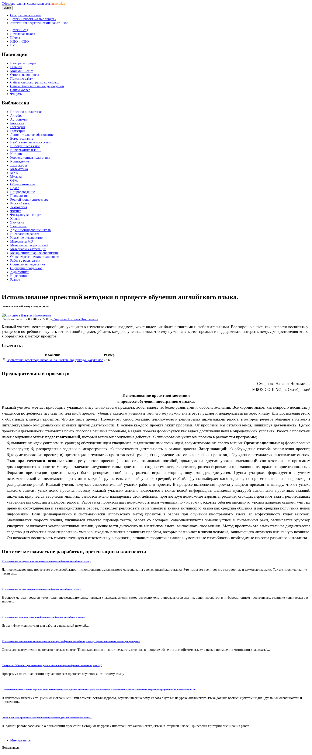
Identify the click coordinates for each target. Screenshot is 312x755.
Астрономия (19, 119)
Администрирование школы (30, 230)
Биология (17, 123)
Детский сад (19, 30)
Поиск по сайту (21, 78)
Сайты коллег (20, 90)
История (16, 153)
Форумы (16, 94)
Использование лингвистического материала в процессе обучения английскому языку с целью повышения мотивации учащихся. (71, 641)
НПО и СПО (19, 41)
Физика (15, 211)
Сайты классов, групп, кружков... (34, 82)
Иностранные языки (25, 146)
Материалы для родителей (29, 245)
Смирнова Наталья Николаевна (75, 319)
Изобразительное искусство (30, 142)
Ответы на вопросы (24, 74)
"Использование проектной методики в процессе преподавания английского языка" (47, 717)
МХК (14, 173)
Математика (19, 169)
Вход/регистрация (23, 63)
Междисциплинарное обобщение (34, 253)
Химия (15, 218)
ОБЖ (14, 180)
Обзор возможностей (25, 15)
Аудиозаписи (19, 272)
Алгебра (16, 115)
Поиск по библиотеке (26, 112)
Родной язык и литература (29, 199)
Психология (19, 195)
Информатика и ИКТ (25, 150)
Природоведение (22, 192)
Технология (18, 207)
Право (14, 188)
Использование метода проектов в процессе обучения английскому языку (41, 589)
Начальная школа (22, 34)
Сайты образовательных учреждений (37, 86)
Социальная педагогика (27, 264)
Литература (18, 165)
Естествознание (21, 138)
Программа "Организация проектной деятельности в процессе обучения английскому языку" (52, 665)
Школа (15, 37)
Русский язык (20, 203)
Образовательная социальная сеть (34, 3)
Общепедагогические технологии (34, 256)
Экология (17, 222)
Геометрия (17, 131)
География (17, 127)
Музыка (16, 176)
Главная (16, 67)
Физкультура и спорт (25, 215)
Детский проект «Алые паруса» (33, 19)
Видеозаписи (19, 276)
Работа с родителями (25, 260)
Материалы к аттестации (28, 249)
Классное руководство (26, 237)
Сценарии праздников (26, 268)
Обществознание (22, 184)
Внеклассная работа (24, 234)
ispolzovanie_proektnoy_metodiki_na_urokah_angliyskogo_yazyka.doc (55, 360)
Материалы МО (21, 241)
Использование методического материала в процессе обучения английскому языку (46, 561)
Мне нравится (20, 740)
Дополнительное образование (31, 134)
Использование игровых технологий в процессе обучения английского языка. (43, 617)
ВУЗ (13, 45)
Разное (15, 279)
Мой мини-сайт (21, 71)
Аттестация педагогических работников (39, 23)
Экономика (18, 226)
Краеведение (19, 161)
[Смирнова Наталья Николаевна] (26, 315)
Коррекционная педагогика (30, 157)
